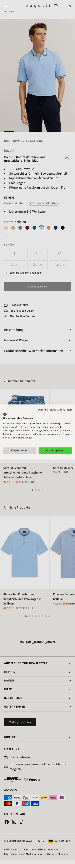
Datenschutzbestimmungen (55, 410)
